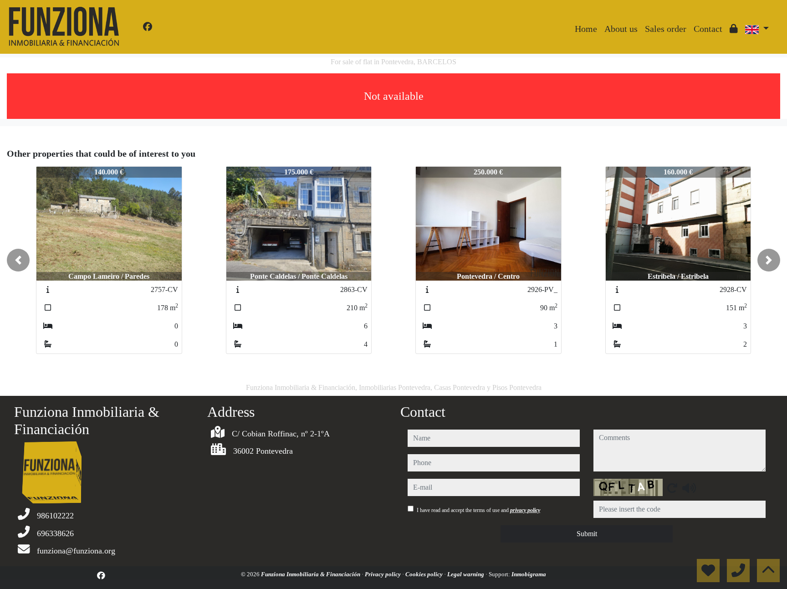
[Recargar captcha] (672, 488)
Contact (708, 29)
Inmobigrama (528, 574)
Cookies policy (424, 574)
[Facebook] (147, 27)
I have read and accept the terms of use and (478, 510)
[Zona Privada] (733, 28)
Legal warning (466, 574)
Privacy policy (383, 574)
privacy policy (525, 510)
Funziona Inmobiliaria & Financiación (311, 574)
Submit (587, 534)
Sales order (665, 29)
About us (621, 29)
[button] (18, 260)
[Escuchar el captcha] (689, 488)
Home (586, 29)
